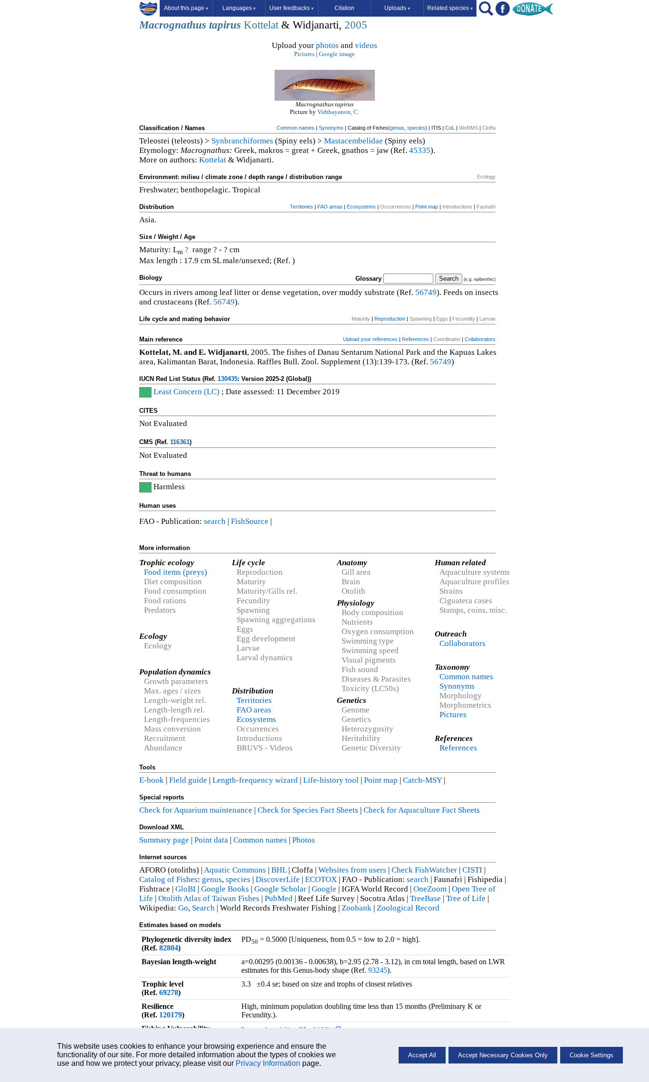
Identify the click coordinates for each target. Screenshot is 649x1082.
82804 (168, 948)
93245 (377, 970)
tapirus (225, 25)
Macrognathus (172, 25)
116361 (180, 442)
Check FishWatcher (424, 869)
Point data (211, 840)
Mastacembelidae (353, 140)
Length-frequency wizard (255, 780)
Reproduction (389, 319)
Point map (426, 206)
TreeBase (425, 898)
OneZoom (430, 888)
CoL (450, 128)
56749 (426, 292)
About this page (186, 8)
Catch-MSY (422, 780)
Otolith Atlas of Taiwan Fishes (208, 898)
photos (327, 45)
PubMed (279, 898)
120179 (170, 1015)
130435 (228, 378)
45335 (419, 150)
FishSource (249, 521)
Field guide (188, 780)
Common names (296, 128)
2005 (355, 25)
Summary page (164, 840)
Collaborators (480, 339)
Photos (303, 840)
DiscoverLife (278, 879)
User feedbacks (291, 8)
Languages (239, 8)
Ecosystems (361, 206)
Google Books (225, 888)
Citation (344, 8)
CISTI (472, 869)
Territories (301, 206)
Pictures (304, 53)
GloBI (185, 888)
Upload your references (370, 339)
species (416, 128)
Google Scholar (280, 888)
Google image (337, 53)
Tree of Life (466, 898)
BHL (278, 869)
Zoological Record (408, 907)
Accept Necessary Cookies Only (503, 1055)
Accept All (422, 1055)
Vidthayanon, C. (338, 111)
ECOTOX (321, 879)
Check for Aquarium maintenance (195, 810)
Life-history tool (331, 780)
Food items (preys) (175, 572)
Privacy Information (268, 1063)
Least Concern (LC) (186, 391)
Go (183, 907)
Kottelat (261, 25)
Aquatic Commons (235, 869)
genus (397, 128)
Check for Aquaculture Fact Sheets (421, 810)
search (215, 521)
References (415, 339)
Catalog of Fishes (168, 879)
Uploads (397, 8)
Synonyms (331, 128)
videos (366, 45)
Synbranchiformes (242, 140)
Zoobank (357, 907)
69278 (168, 992)
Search (203, 907)
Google (324, 888)
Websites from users (352, 869)
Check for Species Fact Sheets (308, 810)
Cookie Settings (591, 1055)
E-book (151, 780)
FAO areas (330, 206)
